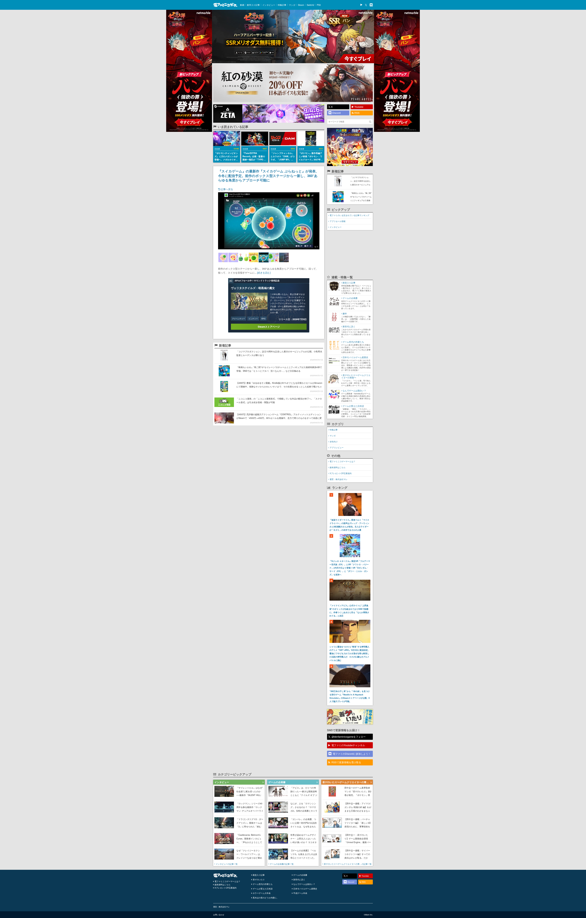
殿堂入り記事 (253, 4)
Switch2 (310, 4)
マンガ (292, 4)
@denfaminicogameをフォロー (349, 736)
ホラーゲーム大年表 (262, 893)
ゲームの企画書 (300, 874)
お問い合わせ (218, 914)
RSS (357, 113)
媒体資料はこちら (337, 467)
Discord (336, 113)
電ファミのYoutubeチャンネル (348, 745)
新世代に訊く (299, 879)
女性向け (334, 441)
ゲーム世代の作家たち (263, 884)
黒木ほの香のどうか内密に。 (266, 897)
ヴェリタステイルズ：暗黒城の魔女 (253, 288)
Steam (301, 4)
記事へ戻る (226, 189)
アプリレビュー (337, 447)
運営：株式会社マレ (338, 479)
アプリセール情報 (337, 221)
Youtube (358, 106)
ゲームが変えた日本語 (263, 888)
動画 (242, 4)
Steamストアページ (269, 326)
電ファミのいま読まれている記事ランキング (349, 215)
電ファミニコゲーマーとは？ (342, 461)
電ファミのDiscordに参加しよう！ (352, 753)
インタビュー (268, 4)
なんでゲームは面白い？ (304, 884)
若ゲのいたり (259, 879)
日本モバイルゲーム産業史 (305, 888)
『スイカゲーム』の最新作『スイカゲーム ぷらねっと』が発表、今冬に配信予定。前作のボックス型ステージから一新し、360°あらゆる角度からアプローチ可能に (268, 175)
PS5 (319, 4)
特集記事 (282, 4)
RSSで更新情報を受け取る (346, 762)
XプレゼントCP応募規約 (341, 473)
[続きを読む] (264, 272)
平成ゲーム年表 (300, 893)
